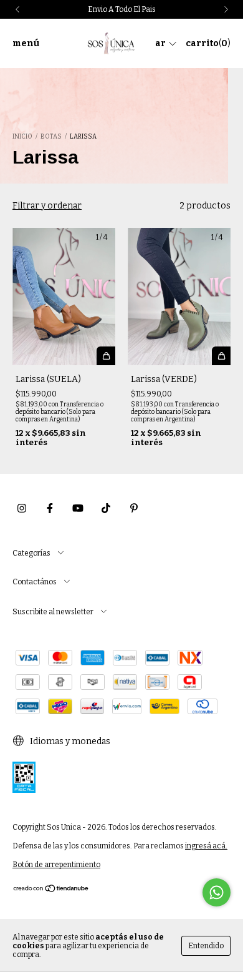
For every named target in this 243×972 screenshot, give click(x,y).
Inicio (22, 136)
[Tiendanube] (51, 890)
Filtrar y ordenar (47, 205)
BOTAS (51, 136)
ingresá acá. (206, 846)
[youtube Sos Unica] (78, 508)
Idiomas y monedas (69, 741)
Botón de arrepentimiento (56, 864)
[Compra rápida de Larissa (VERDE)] (221, 355)
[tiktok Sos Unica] (106, 508)
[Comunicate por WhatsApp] (216, 892)
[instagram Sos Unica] (21, 508)
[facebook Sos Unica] (49, 508)
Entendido (206, 945)
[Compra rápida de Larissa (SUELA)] (106, 355)
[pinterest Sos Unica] (134, 508)
